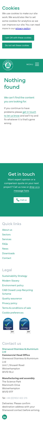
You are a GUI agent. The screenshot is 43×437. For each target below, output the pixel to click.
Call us (23, 199)
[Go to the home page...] (8, 65)
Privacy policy (9, 303)
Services (6, 239)
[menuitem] (21, 229)
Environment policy (13, 285)
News (5, 248)
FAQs (5, 243)
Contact (6, 257)
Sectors (6, 234)
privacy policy (22, 28)
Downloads (8, 253)
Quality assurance (12, 298)
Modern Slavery (10, 280)
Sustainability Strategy (14, 275)
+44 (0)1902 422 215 (16, 397)
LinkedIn (4, 417)
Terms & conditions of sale (16, 307)
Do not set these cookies (17, 45)
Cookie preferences (12, 312)
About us (7, 229)
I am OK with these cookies (18, 37)
